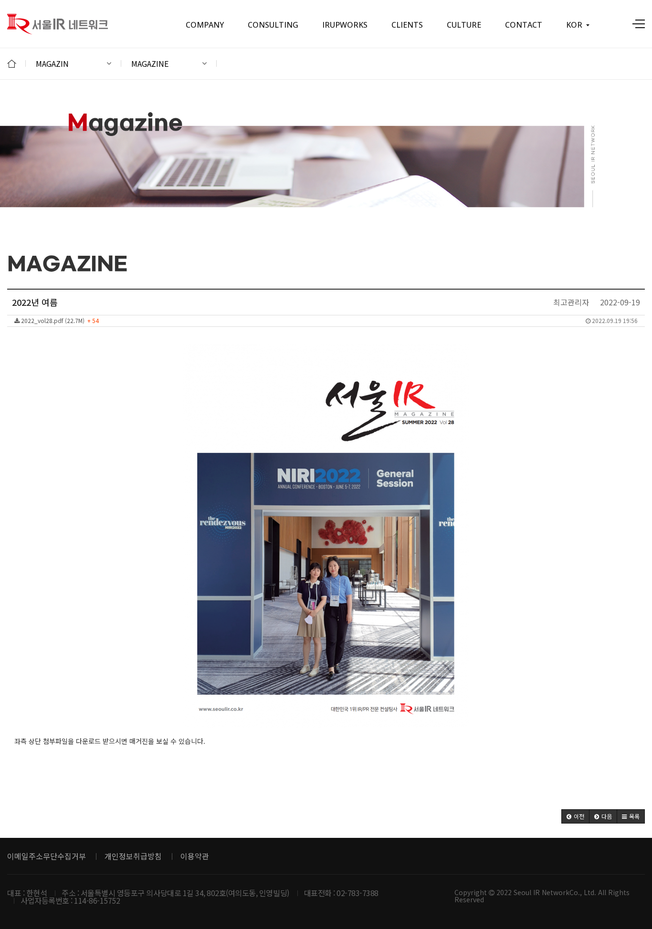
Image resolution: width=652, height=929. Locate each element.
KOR (574, 25)
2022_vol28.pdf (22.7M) (329, 320)
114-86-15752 (97, 900)
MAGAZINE (149, 63)
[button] (575, 816)
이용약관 (194, 856)
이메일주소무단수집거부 (46, 856)
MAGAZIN (52, 63)
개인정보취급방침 (133, 856)
